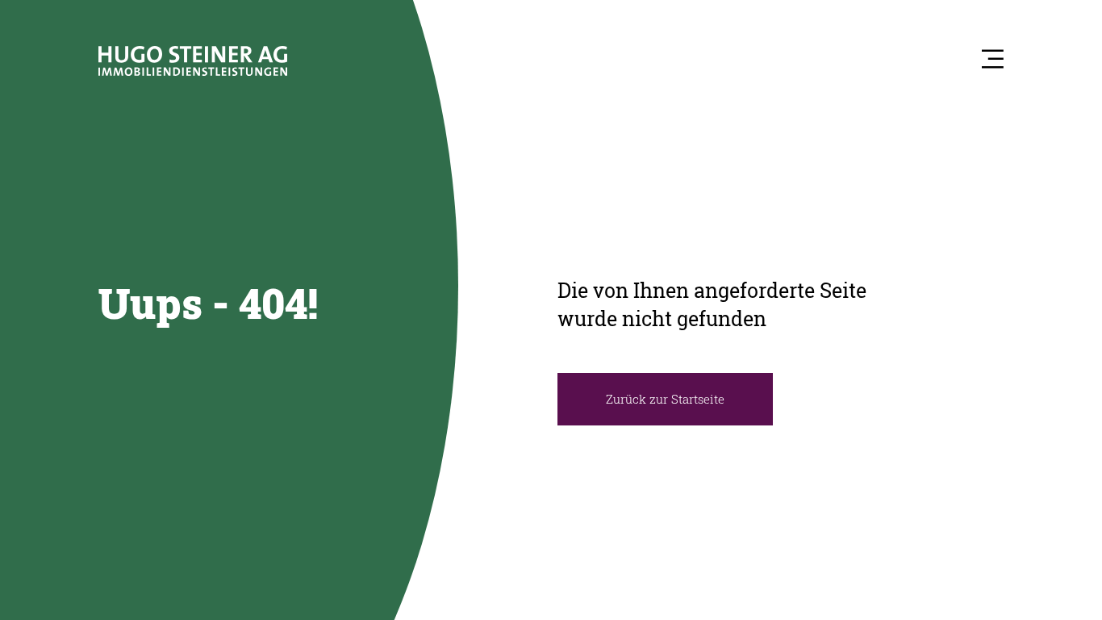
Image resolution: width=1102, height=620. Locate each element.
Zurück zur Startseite (665, 399)
